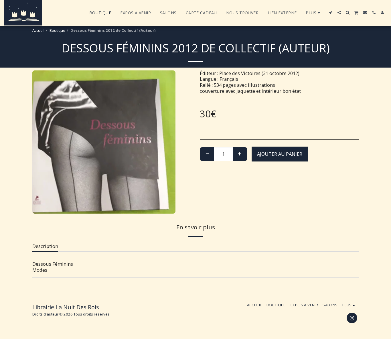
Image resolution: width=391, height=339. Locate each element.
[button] (331, 13)
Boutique (57, 30)
